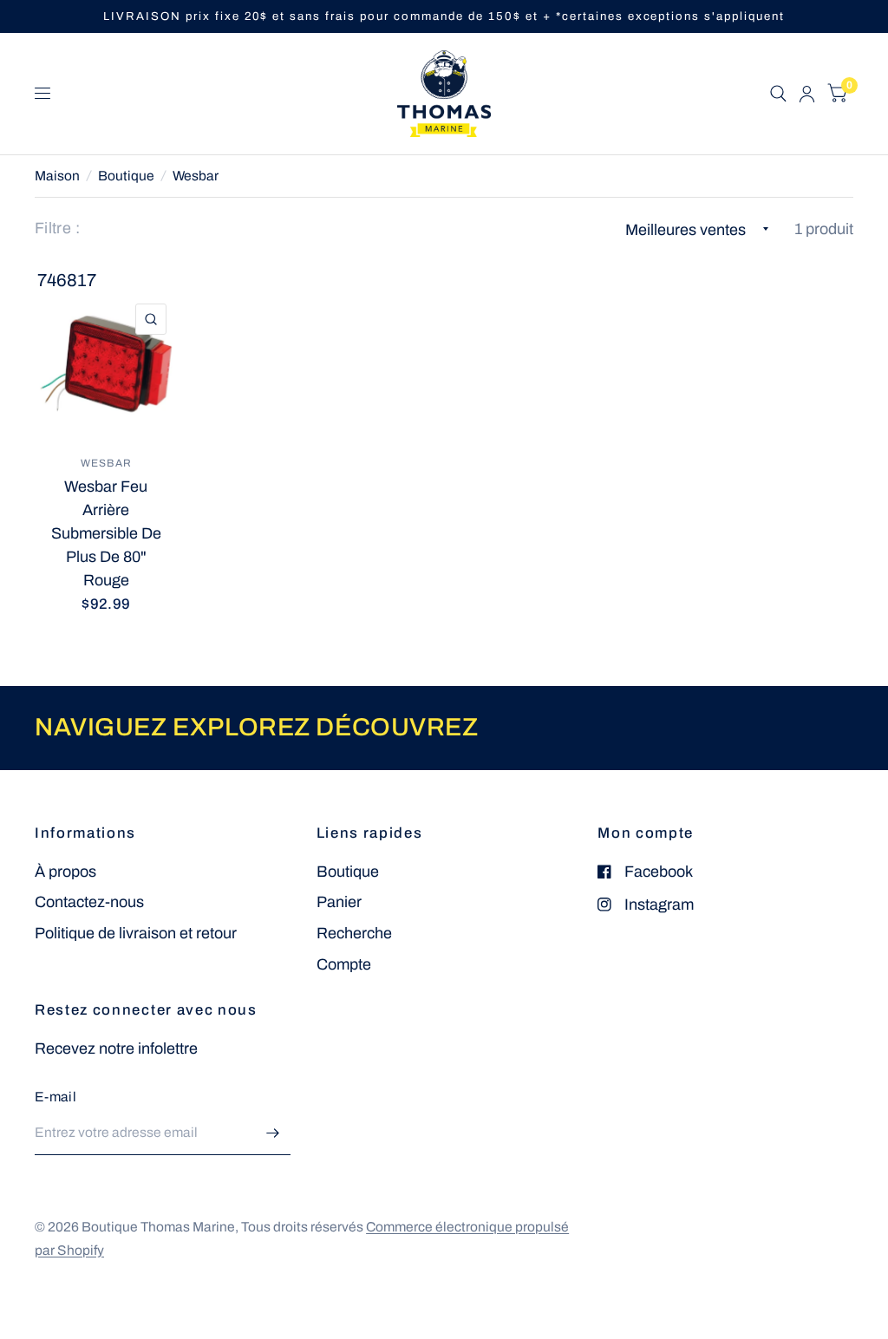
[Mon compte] (807, 93)
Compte (344, 964)
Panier (339, 902)
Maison (57, 175)
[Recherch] (778, 93)
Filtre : (57, 228)
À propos (65, 871)
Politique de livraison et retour (136, 933)
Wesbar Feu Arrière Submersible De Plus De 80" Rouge (106, 533)
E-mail (55, 1096)
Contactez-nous (89, 902)
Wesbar (196, 175)
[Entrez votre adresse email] (273, 1132)
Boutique (126, 175)
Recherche (354, 933)
